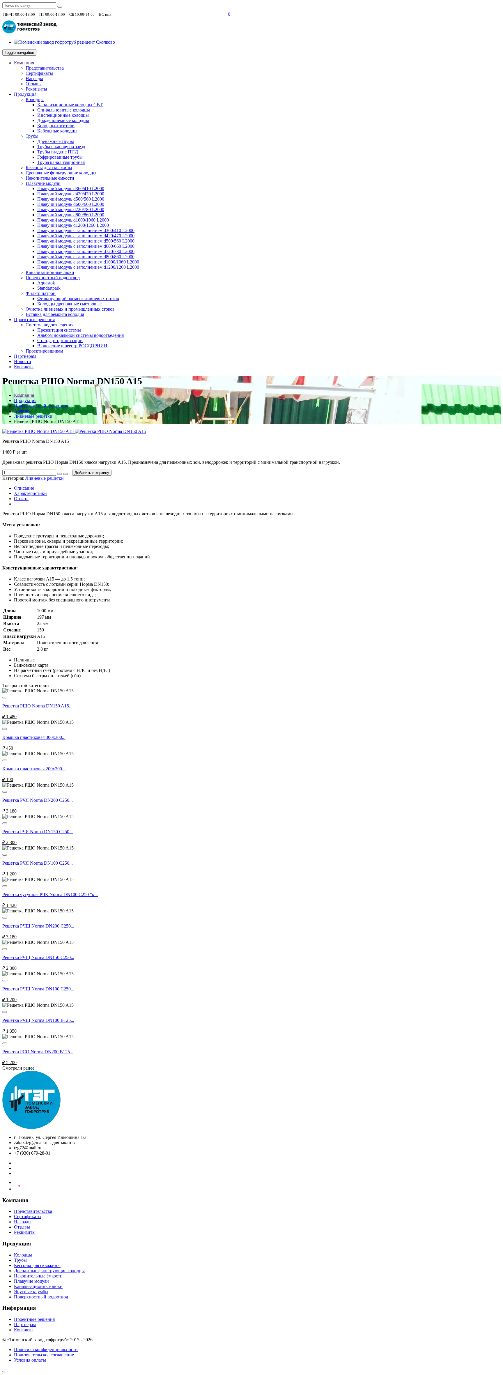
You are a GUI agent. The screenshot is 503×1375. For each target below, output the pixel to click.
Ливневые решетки (33, 416)
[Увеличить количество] (59, 474)
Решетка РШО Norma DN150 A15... (37, 705)
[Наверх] (4, 1371)
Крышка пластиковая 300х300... (33, 737)
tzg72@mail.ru (201, 14)
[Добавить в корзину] (4, 697)
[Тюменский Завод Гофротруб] (31, 1127)
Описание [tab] (24, 488)
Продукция (25, 400)
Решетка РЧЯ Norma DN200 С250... (37, 800)
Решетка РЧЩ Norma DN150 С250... (38, 957)
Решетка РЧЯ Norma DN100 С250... (37, 863)
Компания (24, 395)
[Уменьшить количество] (65, 474)
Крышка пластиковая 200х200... (33, 768)
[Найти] (59, 7)
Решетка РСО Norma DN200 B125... (37, 1051)
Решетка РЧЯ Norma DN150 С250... (37, 831)
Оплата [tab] (21, 498)
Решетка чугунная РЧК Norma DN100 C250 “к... (50, 894)
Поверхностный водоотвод (41, 405)
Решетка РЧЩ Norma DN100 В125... (38, 1020)
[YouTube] (17, 1188)
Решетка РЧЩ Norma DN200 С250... (38, 925)
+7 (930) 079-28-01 (133, 14)
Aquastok (23, 410)
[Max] (220, 14)
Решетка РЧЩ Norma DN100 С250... (38, 988)
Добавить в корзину (92, 472)
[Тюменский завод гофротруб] (30, 32)
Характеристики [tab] (30, 493)
